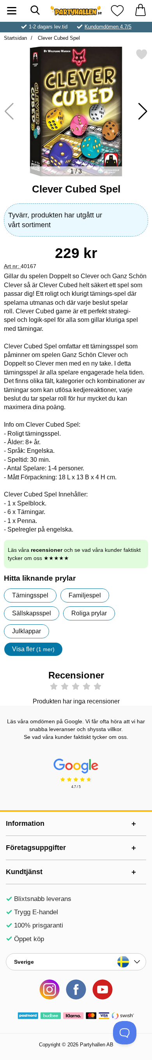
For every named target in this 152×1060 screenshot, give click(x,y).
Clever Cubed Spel (58, 38)
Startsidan (15, 38)
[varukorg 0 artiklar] (140, 11)
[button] (143, 111)
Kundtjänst (24, 872)
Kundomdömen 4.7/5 (108, 27)
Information (25, 823)
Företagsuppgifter (36, 848)
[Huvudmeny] (11, 10)
